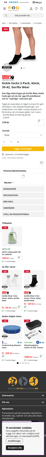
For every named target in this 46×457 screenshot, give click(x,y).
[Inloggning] (31, 8)
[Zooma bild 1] (23, 50)
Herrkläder (13, 23)
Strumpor (38, 23)
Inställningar (14, 441)
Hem (4, 23)
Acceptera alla (15, 447)
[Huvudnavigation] (4, 8)
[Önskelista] (36, 8)
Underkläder (26, 23)
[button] (23, 2)
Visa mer (7, 182)
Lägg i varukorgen (23, 148)
